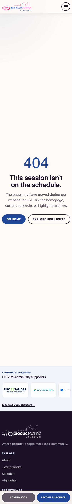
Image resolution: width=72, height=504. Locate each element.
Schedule (8, 474)
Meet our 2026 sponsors (18, 404)
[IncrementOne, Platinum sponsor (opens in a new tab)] (43, 390)
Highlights (9, 480)
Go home (14, 219)
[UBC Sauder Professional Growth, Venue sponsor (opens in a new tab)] (15, 390)
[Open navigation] (65, 6)
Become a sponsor (53, 497)
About (6, 460)
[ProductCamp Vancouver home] (17, 6)
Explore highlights (49, 219)
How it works (11, 467)
